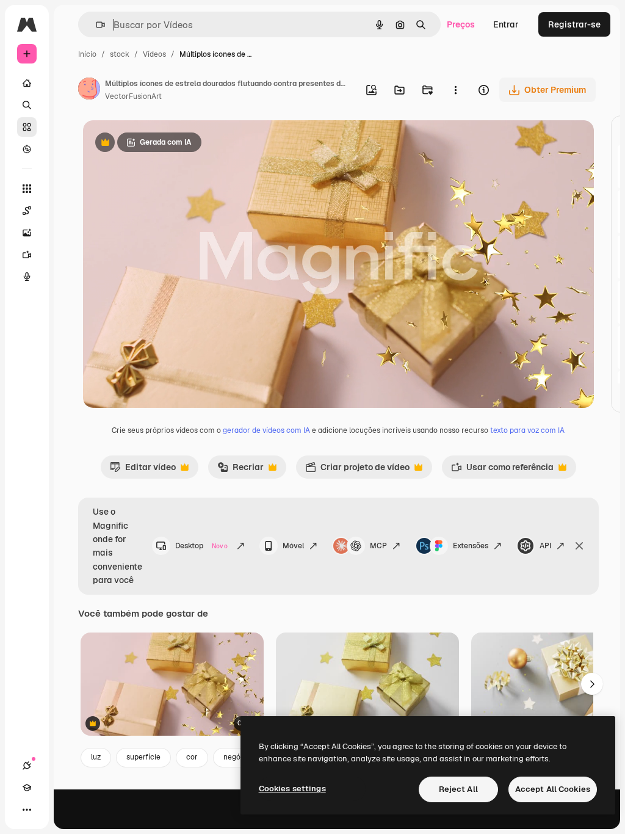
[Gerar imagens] (27, 232)
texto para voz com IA (527, 430)
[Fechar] (579, 546)
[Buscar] (27, 105)
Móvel (293, 546)
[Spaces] (27, 210)
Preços (461, 24)
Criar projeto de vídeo (357, 470)
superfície (143, 757)
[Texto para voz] (27, 276)
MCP (378, 546)
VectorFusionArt (133, 96)
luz (96, 757)
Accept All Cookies (552, 789)
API (545, 546)
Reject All (458, 789)
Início (87, 54)
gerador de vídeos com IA (266, 430)
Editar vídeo (143, 470)
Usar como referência (502, 470)
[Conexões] (27, 765)
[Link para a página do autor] (89, 90)
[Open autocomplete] (95, 24)
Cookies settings (292, 788)
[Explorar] (27, 149)
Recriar (240, 470)
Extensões (470, 546)
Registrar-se (574, 24)
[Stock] (27, 127)
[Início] (27, 83)
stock (119, 54)
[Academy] (27, 787)
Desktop (201, 546)
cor (192, 757)
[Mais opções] (455, 90)
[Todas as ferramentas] (27, 188)
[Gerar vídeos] (27, 254)
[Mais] (27, 809)
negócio (237, 757)
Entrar (506, 24)
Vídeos (154, 54)
